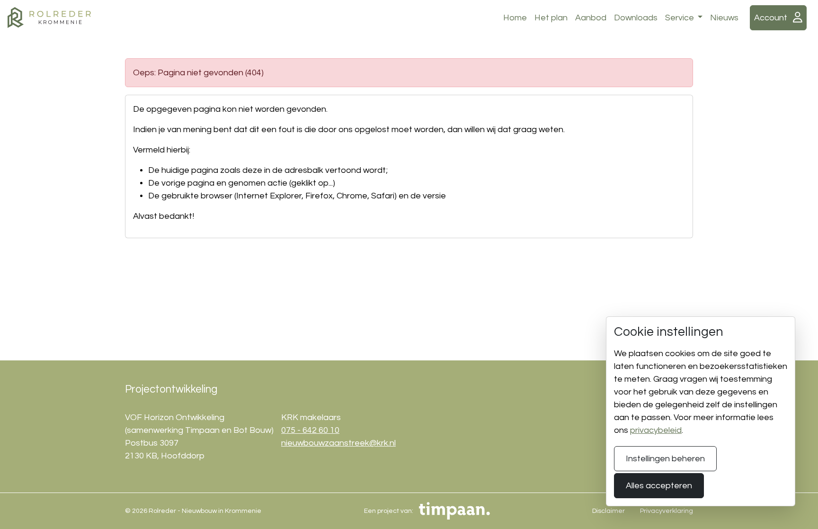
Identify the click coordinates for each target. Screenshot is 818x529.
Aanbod (590, 17)
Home (515, 17)
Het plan (551, 17)
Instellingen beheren (665, 458)
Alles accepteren (659, 485)
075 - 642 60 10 (310, 430)
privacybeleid (656, 430)
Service (680, 17)
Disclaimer (608, 511)
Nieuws (724, 17)
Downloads (636, 17)
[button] (778, 17)
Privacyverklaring (666, 511)
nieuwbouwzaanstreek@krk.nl (338, 443)
